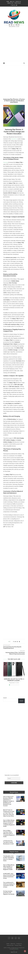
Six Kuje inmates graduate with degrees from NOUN (8, 893)
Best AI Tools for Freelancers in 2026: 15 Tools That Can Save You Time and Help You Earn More (8, 813)
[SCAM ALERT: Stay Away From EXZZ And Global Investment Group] (20, 876)
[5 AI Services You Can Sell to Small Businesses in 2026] (20, 843)
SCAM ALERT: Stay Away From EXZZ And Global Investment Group (9, 876)
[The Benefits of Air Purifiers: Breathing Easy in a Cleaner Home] (20, 858)
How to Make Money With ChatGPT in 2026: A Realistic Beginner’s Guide (8, 867)
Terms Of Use (10, 3)
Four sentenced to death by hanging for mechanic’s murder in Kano (9, 885)
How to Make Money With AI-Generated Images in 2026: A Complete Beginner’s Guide (9, 823)
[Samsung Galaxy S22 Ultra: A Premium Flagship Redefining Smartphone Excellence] (14, 669)
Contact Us (18, 1)
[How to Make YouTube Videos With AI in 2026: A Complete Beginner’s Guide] (20, 833)
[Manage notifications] (25, 951)
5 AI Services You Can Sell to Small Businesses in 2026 (8, 842)
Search (5, 697)
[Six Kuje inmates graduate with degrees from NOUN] (20, 893)
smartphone (14, 139)
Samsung (5, 162)
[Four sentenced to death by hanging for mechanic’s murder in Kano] (20, 885)
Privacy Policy (17, 3)
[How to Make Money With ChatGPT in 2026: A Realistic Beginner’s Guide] (20, 867)
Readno (16, 948)
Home (8, 1)
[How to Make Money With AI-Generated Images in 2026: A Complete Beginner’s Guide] (20, 822)
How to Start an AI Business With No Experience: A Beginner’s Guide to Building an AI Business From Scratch (8, 801)
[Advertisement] (14, 44)
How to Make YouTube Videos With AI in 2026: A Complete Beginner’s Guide (9, 833)
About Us (12, 1)
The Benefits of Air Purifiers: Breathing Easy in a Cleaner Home (8, 858)
